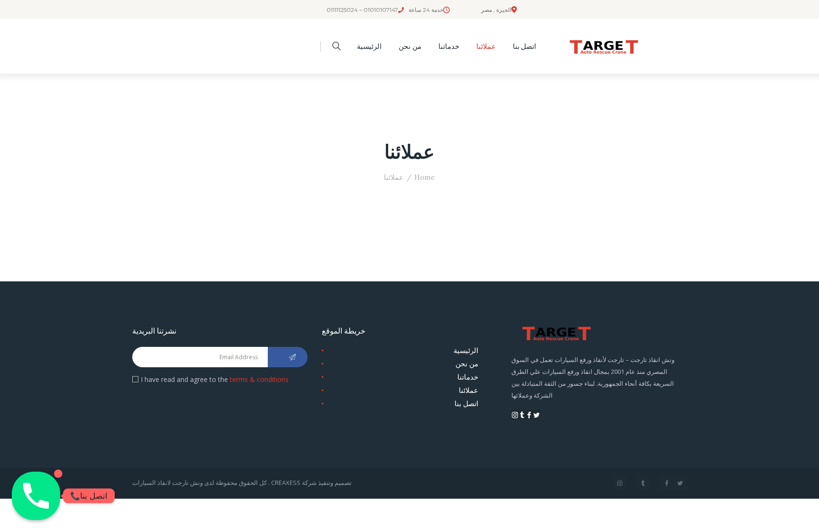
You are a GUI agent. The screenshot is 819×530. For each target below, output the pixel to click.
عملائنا (468, 390)
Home (424, 177)
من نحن (466, 363)
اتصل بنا (466, 403)
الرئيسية (466, 350)
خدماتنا (467, 376)
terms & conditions (259, 379)
